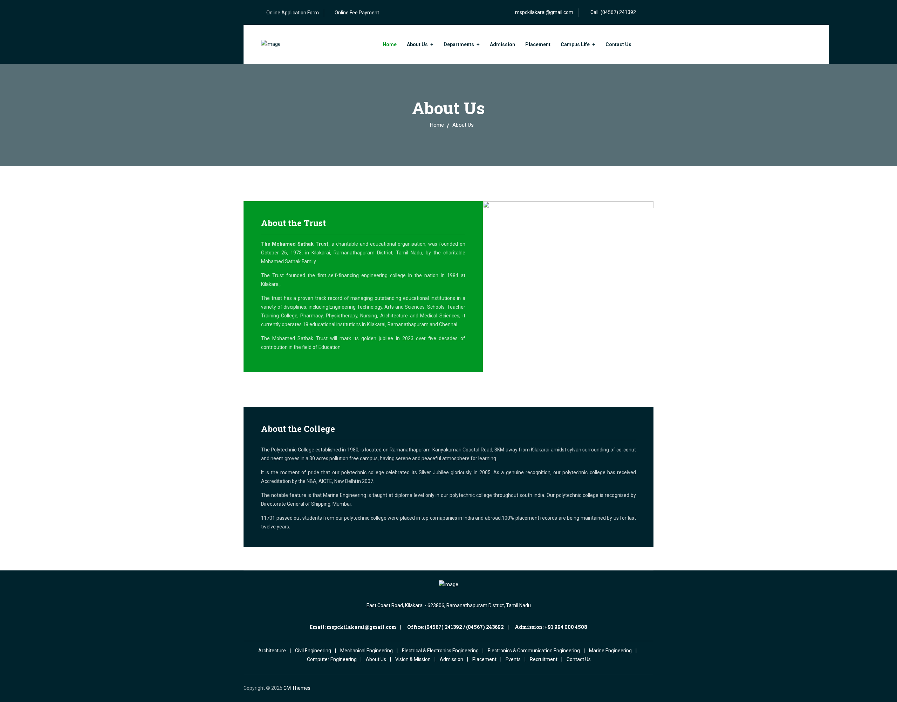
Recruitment (543, 659)
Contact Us (618, 44)
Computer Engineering (332, 659)
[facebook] (614, 688)
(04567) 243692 (485, 627)
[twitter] (637, 688)
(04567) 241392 (443, 627)
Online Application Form (292, 12)
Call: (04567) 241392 (613, 12)
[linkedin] (648, 688)
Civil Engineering (313, 650)
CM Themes (296, 688)
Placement (537, 44)
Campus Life (575, 44)
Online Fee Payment (357, 12)
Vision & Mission (413, 659)
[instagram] (625, 688)
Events (513, 659)
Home (390, 44)
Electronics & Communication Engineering (534, 650)
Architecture (272, 650)
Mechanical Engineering (366, 650)
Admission (502, 44)
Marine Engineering (610, 650)
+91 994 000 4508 (566, 627)
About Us (417, 44)
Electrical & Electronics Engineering (440, 650)
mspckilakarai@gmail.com (544, 12)
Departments (459, 44)
